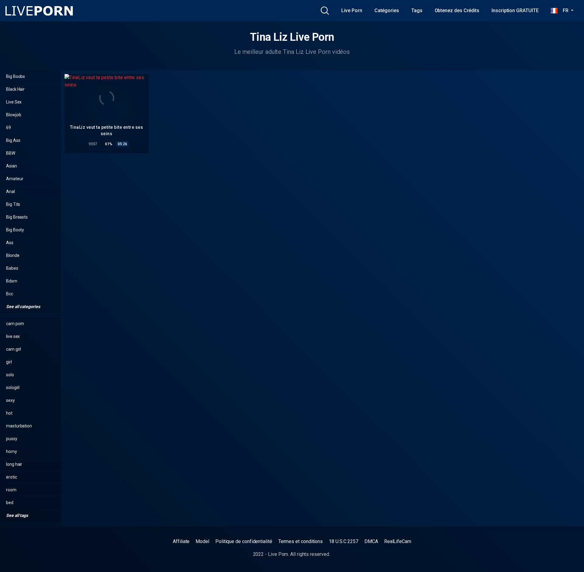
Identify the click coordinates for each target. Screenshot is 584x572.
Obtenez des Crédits (457, 10)
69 (8, 127)
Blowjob (13, 114)
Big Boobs (15, 76)
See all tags (17, 515)
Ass (9, 242)
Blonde (12, 255)
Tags (416, 10)
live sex (13, 336)
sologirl (12, 387)
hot (9, 413)
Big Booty (15, 229)
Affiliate (181, 541)
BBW (10, 153)
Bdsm (11, 281)
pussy (11, 438)
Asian (11, 165)
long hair (14, 464)
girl (9, 362)
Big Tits (13, 204)
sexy (10, 400)
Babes (12, 268)
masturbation (19, 425)
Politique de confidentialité (243, 541)
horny (11, 451)
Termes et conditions (300, 541)
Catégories (386, 10)
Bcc (9, 293)
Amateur (14, 178)
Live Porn (351, 10)
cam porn (15, 323)
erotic (11, 477)
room (11, 489)
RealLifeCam (397, 541)
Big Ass (13, 140)
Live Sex (14, 102)
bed (9, 502)
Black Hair (15, 89)
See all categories (23, 306)
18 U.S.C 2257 (343, 541)
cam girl (13, 349)
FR (563, 10)
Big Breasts (17, 217)
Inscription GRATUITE (515, 10)
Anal (10, 191)
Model (202, 541)
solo (10, 374)
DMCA (371, 541)
